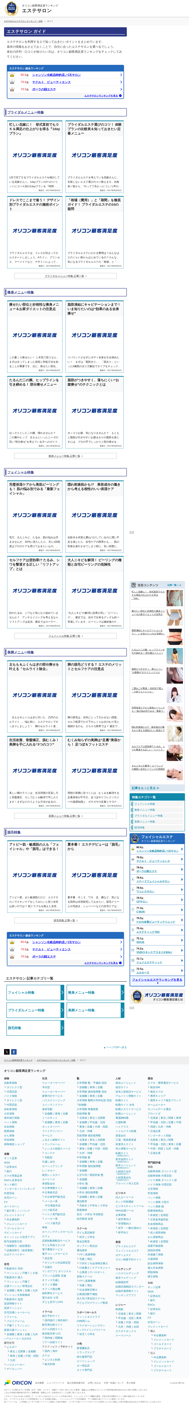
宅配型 (48, 1157)
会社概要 (39, 1383)
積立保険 (153, 1276)
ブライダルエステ (126, 1246)
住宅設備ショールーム (17, 1312)
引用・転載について (114, 1383)
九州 (35, 1290)
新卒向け (123, 1232)
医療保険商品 (155, 1210)
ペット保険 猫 (156, 1206)
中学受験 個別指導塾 (89, 1166)
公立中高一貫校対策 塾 (90, 1174)
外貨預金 (9, 1193)
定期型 (164, 1215)
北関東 (21, 1351)
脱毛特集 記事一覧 (64, 920)
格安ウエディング (126, 1277)
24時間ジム (83, 1321)
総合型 (48, 1258)
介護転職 (121, 1122)
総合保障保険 (155, 1263)
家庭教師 (82, 1209)
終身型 (154, 1215)
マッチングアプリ (126, 1295)
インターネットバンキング (19, 1188)
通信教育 (82, 1201)
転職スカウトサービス (128, 1109)
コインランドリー (52, 1104)
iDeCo (151, 1304)
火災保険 (9, 1113)
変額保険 (153, 1272)
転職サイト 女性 (125, 1104)
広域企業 (155, 1131)
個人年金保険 (155, 1267)
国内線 (48, 1337)
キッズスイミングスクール (91, 1329)
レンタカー (48, 1170)
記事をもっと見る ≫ (145, 788)
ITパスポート (97, 1272)
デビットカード (13, 1232)
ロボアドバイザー (14, 1254)
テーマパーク (123, 1335)
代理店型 (12, 1091)
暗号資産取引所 (13, 1241)
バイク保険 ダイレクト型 (162, 1180)
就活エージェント (126, 1082)
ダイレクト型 (14, 1087)
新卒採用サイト (125, 1160)
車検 (44, 1227)
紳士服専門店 (84, 1356)
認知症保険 (154, 1250)
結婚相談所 (122, 1282)
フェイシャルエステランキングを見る (157, 979)
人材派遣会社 (123, 1178)
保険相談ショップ (14, 1144)
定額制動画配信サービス (56, 1240)
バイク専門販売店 (55, 1214)
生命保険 (9, 1126)
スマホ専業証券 (13, 1175)
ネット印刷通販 (125, 1201)
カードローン (12, 1206)
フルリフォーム (16, 1321)
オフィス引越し (51, 1280)
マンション (13, 1272)
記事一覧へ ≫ (174, 585)
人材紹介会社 (123, 1172)
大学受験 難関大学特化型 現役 (94, 1100)
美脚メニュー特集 (20, 652)
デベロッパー (14, 1368)
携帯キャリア (158, 1095)
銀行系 (10, 1210)
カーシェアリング (52, 1166)
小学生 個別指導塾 (87, 1192)
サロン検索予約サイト (128, 1259)
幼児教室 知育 (85, 1218)
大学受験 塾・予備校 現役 (92, 1082)
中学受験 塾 (83, 1157)
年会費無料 (13, 1219)
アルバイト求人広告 (127, 1183)
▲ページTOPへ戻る (115, 1047)
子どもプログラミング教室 (92, 1302)
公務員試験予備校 (87, 1294)
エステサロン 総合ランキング (26, 68)
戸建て (26, 1272)
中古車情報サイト (52, 1188)
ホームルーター (157, 1104)
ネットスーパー (51, 1126)
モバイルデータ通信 (159, 1109)
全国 (136, 1326)
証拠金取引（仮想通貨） (21, 1250)
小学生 (104, 1205)
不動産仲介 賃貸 (13, 1299)
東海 (19, 1290)
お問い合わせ (94, 1383)
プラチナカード (163, 1348)
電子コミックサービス (55, 1253)
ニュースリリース (55, 1383)
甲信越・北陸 (97, 1122)
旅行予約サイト (51, 1315)
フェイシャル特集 (20, 472)
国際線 (59, 1337)
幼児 (82, 1237)
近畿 (27, 1290)
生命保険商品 (155, 1223)
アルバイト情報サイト (128, 1095)
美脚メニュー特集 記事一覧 (64, 815)
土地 (35, 1272)
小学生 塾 (82, 1183)
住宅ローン (10, 1197)
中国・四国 (31, 1355)
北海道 (83, 1117)
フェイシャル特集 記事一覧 (64, 635)
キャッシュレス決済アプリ (19, 1237)
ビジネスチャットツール (130, 1206)
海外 (55, 1351)
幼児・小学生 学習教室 (90, 1214)
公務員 (83, 1272)
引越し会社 (48, 1161)
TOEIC (83, 1263)
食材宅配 (47, 1109)
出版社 (48, 1267)
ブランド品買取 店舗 (54, 1275)
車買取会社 (48, 1183)
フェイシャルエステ (158, 838)
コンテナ (50, 1153)
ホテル (46, 1355)
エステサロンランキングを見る (101, 95)
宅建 (82, 1258)
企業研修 (121, 1214)
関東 (138, 1313)
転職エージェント (126, 1113)
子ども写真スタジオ (53, 1245)
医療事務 (90, 1254)
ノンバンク (23, 1210)
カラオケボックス (126, 1331)
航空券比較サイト (52, 1324)
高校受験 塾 (83, 1113)
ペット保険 (10, 1122)
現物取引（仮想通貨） (19, 1245)
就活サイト (122, 1087)
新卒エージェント (126, 1166)
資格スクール (84, 1276)
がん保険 (9, 1135)
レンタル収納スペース (58, 1148)
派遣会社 (121, 1135)
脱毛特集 (14, 832)
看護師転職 (122, 1117)
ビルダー (12, 1346)
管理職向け (124, 1223)
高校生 (83, 1205)
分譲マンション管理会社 (18, 1286)
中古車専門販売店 (55, 1196)
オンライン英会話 (87, 1245)
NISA (7, 1162)
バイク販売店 (50, 1209)
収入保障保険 (158, 1232)
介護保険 (153, 1258)
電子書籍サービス (52, 1249)
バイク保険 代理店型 (160, 1184)
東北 (12, 1351)
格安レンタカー (51, 1174)
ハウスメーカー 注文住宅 (17, 1338)
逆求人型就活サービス (128, 1091)
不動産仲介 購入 (13, 1277)
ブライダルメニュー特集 (25, 112)
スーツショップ (86, 1361)
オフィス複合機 (51, 1288)
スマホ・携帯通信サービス (163, 1082)
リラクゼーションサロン (91, 1325)
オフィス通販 (50, 1284)
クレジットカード (14, 1215)
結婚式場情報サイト (127, 1290)
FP (81, 1254)
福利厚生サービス (52, 1293)
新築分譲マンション (15, 1329)
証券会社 (12, 1166)
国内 (47, 1351)
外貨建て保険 (155, 1254)
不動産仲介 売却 (13, 1268)
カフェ (46, 1236)
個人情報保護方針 (76, 1383)
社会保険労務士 (99, 1263)
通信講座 (82, 1250)
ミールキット (50, 1117)
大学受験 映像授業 (87, 1109)
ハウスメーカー (16, 1364)
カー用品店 (83, 1365)
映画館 (119, 1309)
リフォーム (10, 1316)
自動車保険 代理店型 (160, 1175)
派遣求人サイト (125, 1144)
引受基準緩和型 (159, 1219)
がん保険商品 (155, 1237)
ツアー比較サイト (52, 1342)
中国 (178, 1122)
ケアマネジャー (101, 1267)
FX (5, 1202)
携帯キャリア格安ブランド (165, 1100)
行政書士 (84, 1267)
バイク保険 (10, 1095)
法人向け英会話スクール (91, 1298)
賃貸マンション (13, 1307)
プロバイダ (154, 1113)
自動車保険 (10, 1082)
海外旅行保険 (12, 1117)
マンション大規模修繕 (17, 1294)
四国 (152, 1126)
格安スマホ (156, 1091)
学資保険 (9, 1139)
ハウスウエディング (127, 1273)
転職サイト (122, 1100)
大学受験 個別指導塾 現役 (92, 1091)
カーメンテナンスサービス (57, 1231)
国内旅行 (50, 1320)
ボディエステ (123, 1255)
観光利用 (50, 1364)
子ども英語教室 (86, 1232)
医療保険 (9, 1131)
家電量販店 (83, 1348)
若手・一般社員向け (129, 1227)
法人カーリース (125, 1197)
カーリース (48, 1179)
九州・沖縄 (85, 1131)
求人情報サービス (126, 1148)
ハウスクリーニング (53, 1100)
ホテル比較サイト (52, 1329)
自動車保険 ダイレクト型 (162, 1171)
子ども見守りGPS (52, 1302)
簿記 (89, 1258)
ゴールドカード (16, 1228)
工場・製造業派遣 (126, 1139)
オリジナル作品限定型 (58, 1262)
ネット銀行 (10, 1184)
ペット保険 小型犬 (158, 1202)
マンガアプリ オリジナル (56, 1271)
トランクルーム (51, 1144)
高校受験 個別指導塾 (89, 1135)
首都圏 (10, 1290)
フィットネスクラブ (88, 1316)
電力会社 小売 (50, 1297)
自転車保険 (10, 1109)
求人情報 (130, 1383)
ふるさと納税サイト (53, 1139)
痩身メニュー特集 (20, 292)
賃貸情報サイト (13, 1303)
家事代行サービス (52, 1095)
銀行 (9, 1171)
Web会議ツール (125, 1210)
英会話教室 (83, 1241)
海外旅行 (63, 1320)
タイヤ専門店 (84, 1370)
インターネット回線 (159, 1135)
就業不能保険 (155, 1245)
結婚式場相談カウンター (130, 1286)
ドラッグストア (86, 1352)
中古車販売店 (50, 1192)
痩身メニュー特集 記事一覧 (64, 455)
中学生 (93, 1205)
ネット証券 (10, 1158)
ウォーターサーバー (53, 1082)
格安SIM (155, 1087)
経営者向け (124, 1219)
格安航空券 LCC (51, 1333)
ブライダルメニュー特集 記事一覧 (64, 275)
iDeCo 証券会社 (13, 1180)
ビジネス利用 (52, 1359)
